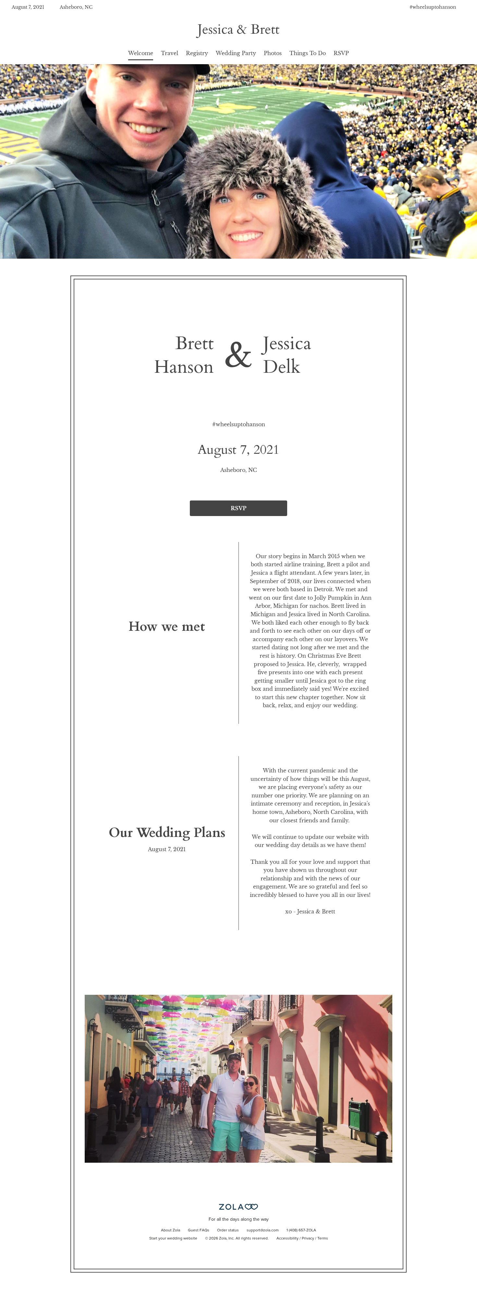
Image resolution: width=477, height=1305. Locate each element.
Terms (322, 1238)
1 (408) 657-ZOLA (301, 1230)
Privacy (308, 1238)
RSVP (341, 53)
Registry (197, 53)
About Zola (170, 1230)
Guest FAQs (198, 1230)
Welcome (140, 53)
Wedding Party (236, 53)
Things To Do (307, 53)
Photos (273, 53)
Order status (228, 1230)
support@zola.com (263, 1230)
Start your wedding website (173, 1238)
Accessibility (287, 1238)
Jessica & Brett (238, 29)
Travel (169, 53)
